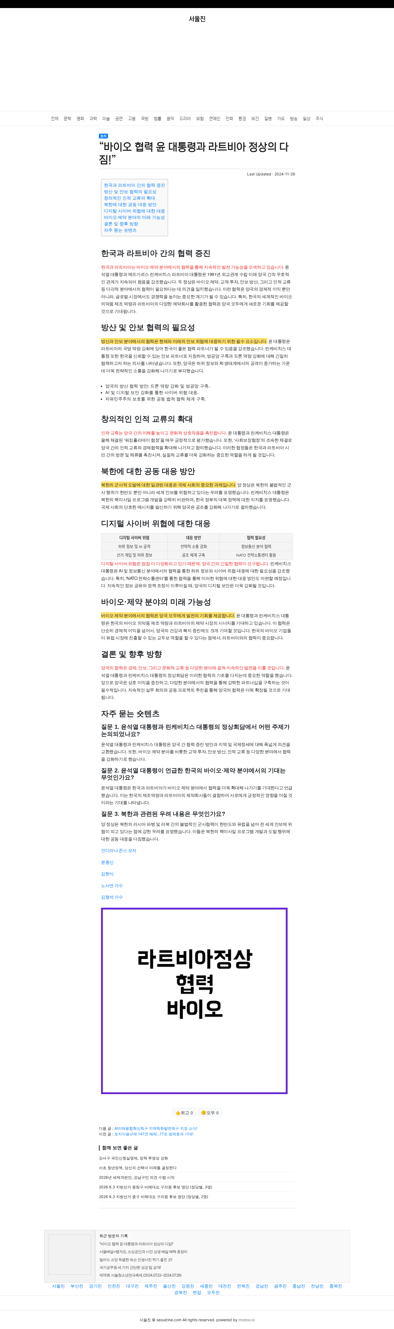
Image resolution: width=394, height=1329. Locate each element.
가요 (281, 118)
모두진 (213, 1292)
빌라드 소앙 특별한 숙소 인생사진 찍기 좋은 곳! (135, 1259)
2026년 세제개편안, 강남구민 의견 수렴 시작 (136, 1177)
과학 (93, 118)
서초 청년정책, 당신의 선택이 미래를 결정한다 (138, 1167)
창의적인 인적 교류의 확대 (129, 198)
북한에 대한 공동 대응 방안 (130, 204)
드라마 (185, 118)
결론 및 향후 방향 (121, 223)
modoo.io (247, 1319)
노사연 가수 (112, 885)
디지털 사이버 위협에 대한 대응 (134, 210)
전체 (54, 118)
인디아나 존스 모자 (118, 850)
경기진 (95, 1286)
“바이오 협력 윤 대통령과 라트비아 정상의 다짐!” (136, 1243)
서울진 (58, 1286)
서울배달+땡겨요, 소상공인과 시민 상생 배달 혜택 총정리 (143, 1251)
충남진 (298, 1286)
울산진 (169, 1286)
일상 (306, 118)
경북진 (180, 1292)
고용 (132, 118)
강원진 (187, 1286)
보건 (255, 118)
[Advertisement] (197, 70)
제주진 (150, 1286)
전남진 (317, 1286)
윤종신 (107, 862)
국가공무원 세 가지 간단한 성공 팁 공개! (130, 1267)
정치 (103, 136)
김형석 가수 (112, 897)
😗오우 (210, 1112)
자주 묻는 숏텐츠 (120, 230)
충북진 (335, 1286)
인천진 (113, 1286)
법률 (157, 118)
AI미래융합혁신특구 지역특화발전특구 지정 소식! (155, 1128)
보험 (200, 118)
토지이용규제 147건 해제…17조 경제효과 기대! (153, 1134)
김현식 (107, 873)
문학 (67, 118)
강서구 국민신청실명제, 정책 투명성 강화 (133, 1158)
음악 (170, 118)
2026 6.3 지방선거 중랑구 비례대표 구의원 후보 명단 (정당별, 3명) (155, 1187)
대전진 (224, 1286)
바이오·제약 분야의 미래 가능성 (134, 217)
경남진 (261, 1286)
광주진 (280, 1286)
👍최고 (184, 1112)
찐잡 (197, 1292)
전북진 (243, 1286)
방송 (294, 118)
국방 (144, 118)
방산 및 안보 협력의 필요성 (130, 191)
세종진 (206, 1286)
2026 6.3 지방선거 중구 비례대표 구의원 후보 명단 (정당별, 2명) (153, 1196)
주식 (319, 118)
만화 (229, 118)
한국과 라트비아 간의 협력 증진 (134, 185)
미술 (106, 118)
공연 (119, 118)
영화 (80, 118)
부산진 (76, 1286)
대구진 (132, 1286)
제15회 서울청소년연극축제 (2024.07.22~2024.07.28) (140, 1275)
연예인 (214, 118)
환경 (242, 118)
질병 (268, 118)
